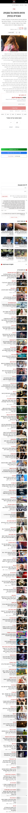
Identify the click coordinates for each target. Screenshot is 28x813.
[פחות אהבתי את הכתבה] (11, 122)
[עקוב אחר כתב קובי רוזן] (18, 28)
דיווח (5, 210)
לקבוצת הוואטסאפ (13, 149)
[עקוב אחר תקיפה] (22, 114)
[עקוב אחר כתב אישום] (15, 114)
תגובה (2, 210)
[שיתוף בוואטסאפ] (19, 32)
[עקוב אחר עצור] (5, 114)
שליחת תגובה (4, 196)
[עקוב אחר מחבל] (10, 114)
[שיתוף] (16, 32)
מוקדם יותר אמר (23, 79)
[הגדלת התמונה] (25, 37)
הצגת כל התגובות (14, 217)
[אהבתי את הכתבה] (17, 122)
